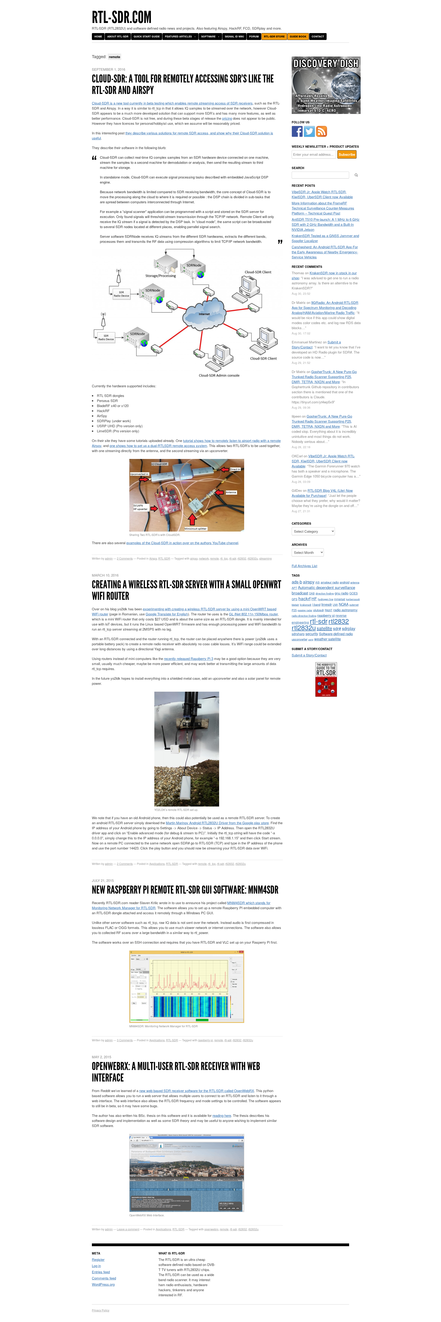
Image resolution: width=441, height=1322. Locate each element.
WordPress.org (103, 1284)
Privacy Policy (100, 1310)
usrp (310, 639)
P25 (294, 610)
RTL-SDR (164, 558)
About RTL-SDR (117, 36)
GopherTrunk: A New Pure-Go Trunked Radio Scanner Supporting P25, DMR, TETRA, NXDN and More (324, 376)
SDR (151, 907)
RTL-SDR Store (274, 36)
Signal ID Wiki (234, 36)
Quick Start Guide (147, 36)
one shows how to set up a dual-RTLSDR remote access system (158, 445)
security (311, 633)
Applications (157, 864)
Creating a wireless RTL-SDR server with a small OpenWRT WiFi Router (186, 590)
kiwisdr (295, 604)
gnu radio (341, 593)
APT (294, 588)
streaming (265, 558)
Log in (96, 1265)
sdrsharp (298, 633)
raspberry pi (205, 1040)
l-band (316, 604)
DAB (312, 593)
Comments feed (104, 1278)
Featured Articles (178, 36)
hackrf (304, 598)
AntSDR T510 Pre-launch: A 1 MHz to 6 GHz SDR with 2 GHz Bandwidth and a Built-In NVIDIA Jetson (325, 224)
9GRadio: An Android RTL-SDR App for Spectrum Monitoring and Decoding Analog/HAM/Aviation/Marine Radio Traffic (325, 307)
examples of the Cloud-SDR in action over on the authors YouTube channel (182, 542)
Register (98, 1259)
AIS (317, 582)
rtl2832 (241, 558)
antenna (354, 582)
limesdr (326, 604)
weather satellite (327, 639)
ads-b (297, 582)
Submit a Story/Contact (309, 655)
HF (314, 598)
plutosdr (318, 610)
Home (98, 36)
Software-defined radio (336, 633)
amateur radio (330, 582)
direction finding (325, 593)
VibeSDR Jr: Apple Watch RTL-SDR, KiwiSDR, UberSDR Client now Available (322, 194)
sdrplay (348, 628)
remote (214, 558)
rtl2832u (253, 558)
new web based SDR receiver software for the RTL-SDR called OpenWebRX (196, 1090)
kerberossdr (353, 599)
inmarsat (339, 599)
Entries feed (101, 1271)
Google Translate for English (167, 613)
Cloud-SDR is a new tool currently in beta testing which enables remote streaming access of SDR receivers (172, 103)
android (344, 582)
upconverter (299, 639)
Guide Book (298, 36)
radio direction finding (304, 615)
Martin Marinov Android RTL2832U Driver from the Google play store (217, 822)
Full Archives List (304, 565)
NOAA (343, 604)
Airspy (153, 558)
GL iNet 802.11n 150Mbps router (253, 613)
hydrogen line (325, 599)
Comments (125, 558)
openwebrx (211, 1229)
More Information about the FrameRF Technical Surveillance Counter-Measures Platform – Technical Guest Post (323, 208)
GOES (353, 593)
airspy (308, 581)
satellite (324, 628)
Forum (254, 36)
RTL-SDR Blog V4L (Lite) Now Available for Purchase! (322, 493)
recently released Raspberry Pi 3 (188, 658)
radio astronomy (345, 609)
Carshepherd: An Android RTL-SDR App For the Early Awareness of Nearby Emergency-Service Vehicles (325, 251)
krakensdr (305, 604)
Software (208, 36)
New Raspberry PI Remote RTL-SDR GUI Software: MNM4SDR (185, 889)
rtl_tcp (224, 558)
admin (109, 558)
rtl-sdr (232, 558)
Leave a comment (128, 1229)
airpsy (194, 558)
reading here (221, 1115)
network (204, 558)
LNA (335, 604)
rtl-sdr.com (122, 17)
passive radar (305, 610)
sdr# (337, 628)
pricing (227, 118)
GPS (294, 599)
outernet (354, 604)
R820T (328, 610)
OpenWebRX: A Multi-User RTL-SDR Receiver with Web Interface (176, 1072)
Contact (318, 36)
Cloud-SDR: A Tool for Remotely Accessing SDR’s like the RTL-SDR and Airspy (183, 84)
